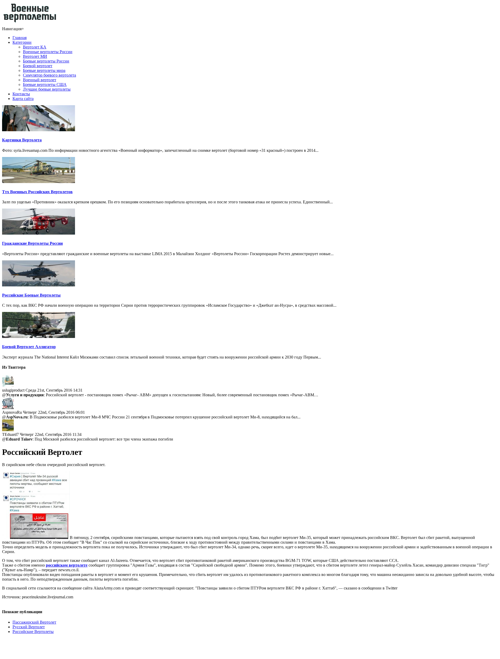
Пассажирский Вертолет (34, 622)
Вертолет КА (34, 47)
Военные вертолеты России (47, 51)
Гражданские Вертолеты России (32, 243)
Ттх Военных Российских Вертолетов (37, 192)
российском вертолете (67, 565)
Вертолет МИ (35, 56)
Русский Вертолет (28, 627)
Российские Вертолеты (33, 631)
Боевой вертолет (37, 66)
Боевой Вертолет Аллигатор (29, 346)
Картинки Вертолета (22, 140)
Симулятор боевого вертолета (49, 75)
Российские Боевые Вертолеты (31, 295)
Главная (19, 37)
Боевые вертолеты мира (44, 70)
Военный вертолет (39, 80)
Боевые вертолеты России (46, 61)
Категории (22, 42)
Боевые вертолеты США (45, 84)
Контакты (21, 94)
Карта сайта (23, 98)
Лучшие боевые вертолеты (47, 89)
